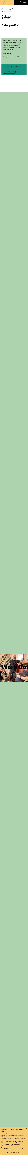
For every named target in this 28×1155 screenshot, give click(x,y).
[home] (3, 2)
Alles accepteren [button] (8, 1148)
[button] (23, 2)
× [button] (26, 1128)
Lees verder (22, 1138)
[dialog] (14, 1141)
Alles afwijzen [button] (21, 1148)
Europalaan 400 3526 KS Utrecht (12, 66)
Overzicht (9, 9)
